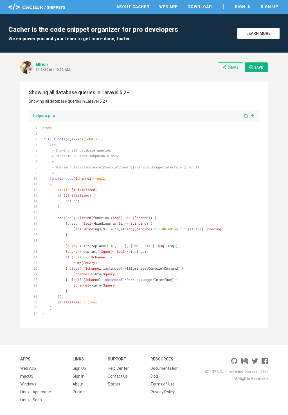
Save (256, 67)
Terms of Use (162, 384)
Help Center (118, 368)
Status (114, 384)
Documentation (164, 368)
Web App (168, 6)
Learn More (258, 33)
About (78, 384)
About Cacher (132, 6)
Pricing (79, 391)
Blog (154, 376)
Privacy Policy (162, 391)
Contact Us (118, 376)
